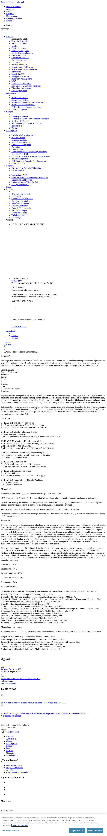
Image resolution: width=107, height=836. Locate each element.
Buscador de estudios (20, 41)
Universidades (12, 16)
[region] (53, 825)
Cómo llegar (16, 217)
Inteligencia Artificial (20, 76)
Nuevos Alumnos (13, 6)
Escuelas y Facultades (20, 201)
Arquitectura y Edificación (22, 67)
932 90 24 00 (16, 281)
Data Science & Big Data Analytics (26, 86)
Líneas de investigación (21, 144)
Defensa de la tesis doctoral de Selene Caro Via (20, 678)
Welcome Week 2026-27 (11, 669)
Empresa (9, 166)
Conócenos (16, 196)
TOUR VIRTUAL (19, 326)
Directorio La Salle (19, 213)
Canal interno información (17, 772)
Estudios (9, 36)
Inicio (8, 342)
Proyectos (15, 147)
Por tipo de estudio (19, 43)
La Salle (9, 189)
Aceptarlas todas (76, 831)
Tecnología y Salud (19, 90)
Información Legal (19, 210)
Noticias (14, 336)
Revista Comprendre (19, 159)
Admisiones (11, 93)
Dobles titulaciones (19, 48)
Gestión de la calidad (20, 203)
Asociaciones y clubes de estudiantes (26, 123)
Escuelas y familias (14, 18)
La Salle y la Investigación (22, 135)
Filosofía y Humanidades (21, 88)
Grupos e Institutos (19, 140)
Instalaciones (16, 126)
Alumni (9, 11)
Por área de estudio (19, 65)
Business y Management (21, 79)
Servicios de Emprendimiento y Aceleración (29, 177)
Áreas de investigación (20, 142)
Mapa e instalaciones (14, 768)
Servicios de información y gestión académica (30, 119)
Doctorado (15, 62)
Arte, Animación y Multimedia (24, 69)
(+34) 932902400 (12, 732)
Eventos (14, 128)
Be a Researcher (18, 137)
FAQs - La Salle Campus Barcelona (26, 107)
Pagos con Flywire (19, 109)
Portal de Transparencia (21, 208)
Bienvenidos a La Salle (21, 194)
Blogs (8, 187)
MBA (13, 81)
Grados (14, 46)
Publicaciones (17, 149)
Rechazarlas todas (95, 831)
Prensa (9, 21)
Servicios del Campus (20, 121)
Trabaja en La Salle (19, 215)
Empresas (10, 14)
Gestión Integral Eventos (21, 180)
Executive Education (20, 58)
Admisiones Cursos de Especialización (27, 102)
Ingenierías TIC (17, 74)
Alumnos (10, 9)
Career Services (17, 170)
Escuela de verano (18, 60)
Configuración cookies (10, 830)
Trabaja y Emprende (19, 116)
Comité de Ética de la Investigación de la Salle (30, 156)
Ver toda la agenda (8, 683)
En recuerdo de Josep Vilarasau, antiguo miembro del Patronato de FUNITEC (33, 703)
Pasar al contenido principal (12, 2)
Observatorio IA (18, 163)
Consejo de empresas (20, 184)
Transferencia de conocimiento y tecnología (29, 152)
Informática (16, 72)
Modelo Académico (19, 206)
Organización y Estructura (22, 199)
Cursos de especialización (22, 53)
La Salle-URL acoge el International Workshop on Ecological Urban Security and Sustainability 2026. (43, 713)
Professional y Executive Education (26, 168)
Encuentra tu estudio (19, 39)
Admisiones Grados (19, 97)
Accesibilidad (11, 770)
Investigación (11, 130)
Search (9, 25)
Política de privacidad (20, 825)
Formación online (18, 55)
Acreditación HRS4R (20, 154)
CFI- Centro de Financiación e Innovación (28, 161)
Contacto (10, 220)
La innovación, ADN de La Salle (25, 182)
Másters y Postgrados (20, 50)
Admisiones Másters (19, 100)
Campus (9, 112)
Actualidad (10, 331)
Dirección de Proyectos (21, 83)
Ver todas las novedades (11, 716)
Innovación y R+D (19, 175)
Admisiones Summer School (23, 105)
